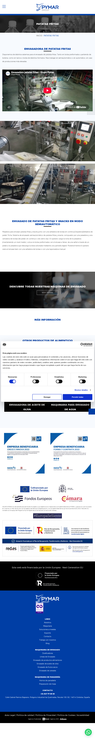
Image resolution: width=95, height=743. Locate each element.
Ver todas (47, 293)
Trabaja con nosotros (47, 640)
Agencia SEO (54, 719)
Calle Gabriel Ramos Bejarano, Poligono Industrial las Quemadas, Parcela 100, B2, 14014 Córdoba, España (47, 697)
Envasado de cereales (47, 671)
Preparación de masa (47, 684)
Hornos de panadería (47, 680)
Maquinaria (47, 626)
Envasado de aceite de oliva (47, 664)
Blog (47, 643)
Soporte (47, 633)
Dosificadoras (47, 653)
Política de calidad (25, 715)
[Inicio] (47, 7)
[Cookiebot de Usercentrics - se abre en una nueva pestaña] (82, 344)
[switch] (36, 381)
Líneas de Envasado (47, 657)
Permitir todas (77, 397)
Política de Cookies (66, 715)
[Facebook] (41, 705)
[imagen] (47, 141)
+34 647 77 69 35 (47, 694)
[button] (88, 732)
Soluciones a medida (47, 629)
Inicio (39, 36)
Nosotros (47, 622)
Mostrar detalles (81, 390)
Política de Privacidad (46, 715)
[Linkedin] (48, 705)
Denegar (47, 397)
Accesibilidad (83, 715)
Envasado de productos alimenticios (47, 660)
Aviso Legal (10, 715)
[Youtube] (54, 705)
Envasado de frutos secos (47, 667)
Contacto (47, 636)
